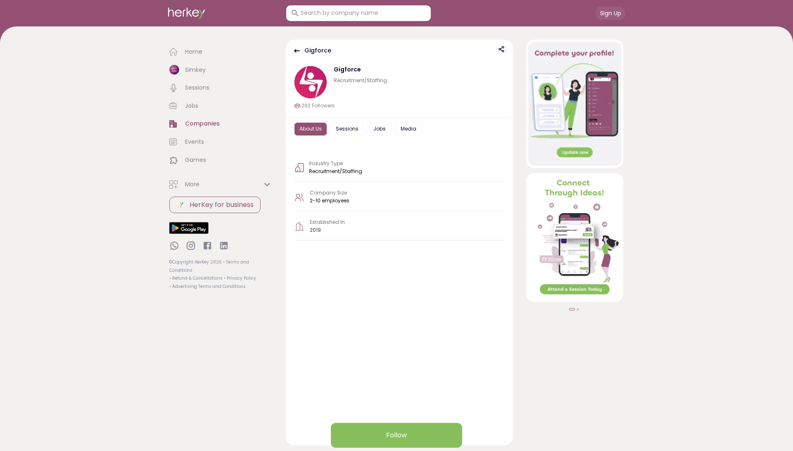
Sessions (347, 128)
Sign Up (610, 13)
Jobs (379, 128)
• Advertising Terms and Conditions (207, 286)
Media (408, 128)
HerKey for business (222, 204)
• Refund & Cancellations (196, 278)
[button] (221, 52)
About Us (310, 128)
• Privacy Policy (240, 278)
